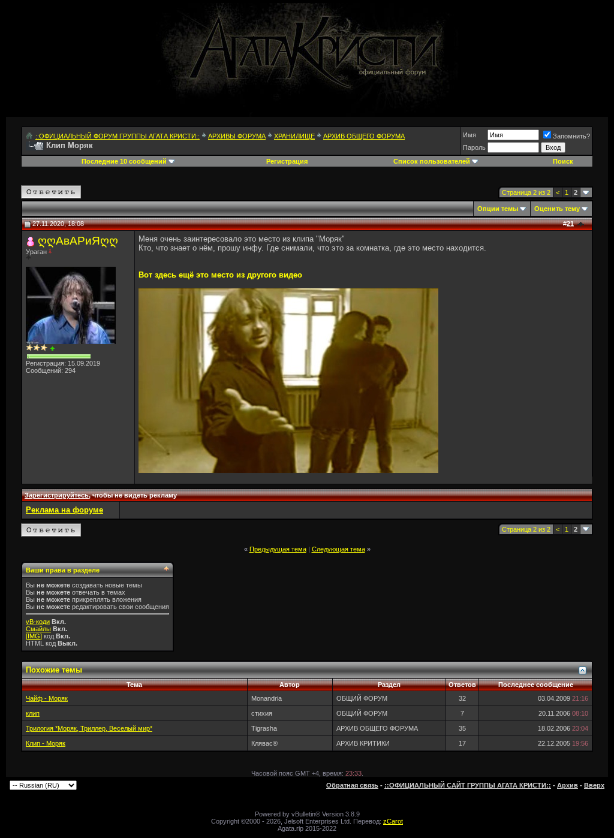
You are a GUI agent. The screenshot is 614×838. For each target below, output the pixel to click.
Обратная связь (352, 785)
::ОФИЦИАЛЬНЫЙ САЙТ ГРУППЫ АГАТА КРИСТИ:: (467, 785)
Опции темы (497, 208)
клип (33, 713)
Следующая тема (338, 549)
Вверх (594, 785)
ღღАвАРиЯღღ (78, 240)
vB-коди (38, 621)
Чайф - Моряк (47, 698)
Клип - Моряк (45, 743)
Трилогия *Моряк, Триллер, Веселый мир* (89, 728)
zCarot (393, 821)
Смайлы (38, 628)
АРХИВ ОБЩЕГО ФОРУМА (364, 136)
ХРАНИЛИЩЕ (294, 136)
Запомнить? (571, 136)
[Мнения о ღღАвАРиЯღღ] (52, 348)
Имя (469, 134)
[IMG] (34, 636)
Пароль (474, 147)
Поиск (563, 161)
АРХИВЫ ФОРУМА (237, 136)
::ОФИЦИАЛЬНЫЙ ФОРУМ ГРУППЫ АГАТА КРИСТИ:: (117, 136)
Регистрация (287, 161)
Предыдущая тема (277, 549)
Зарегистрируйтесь (57, 495)
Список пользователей (431, 161)
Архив (567, 785)
